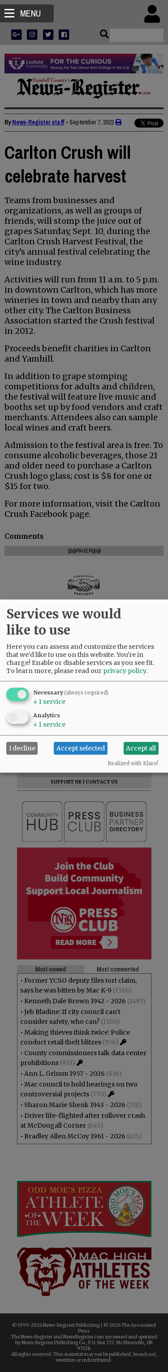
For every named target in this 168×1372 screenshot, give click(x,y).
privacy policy (124, 670)
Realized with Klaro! (133, 763)
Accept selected (80, 748)
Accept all (141, 748)
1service (49, 701)
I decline (22, 748)
